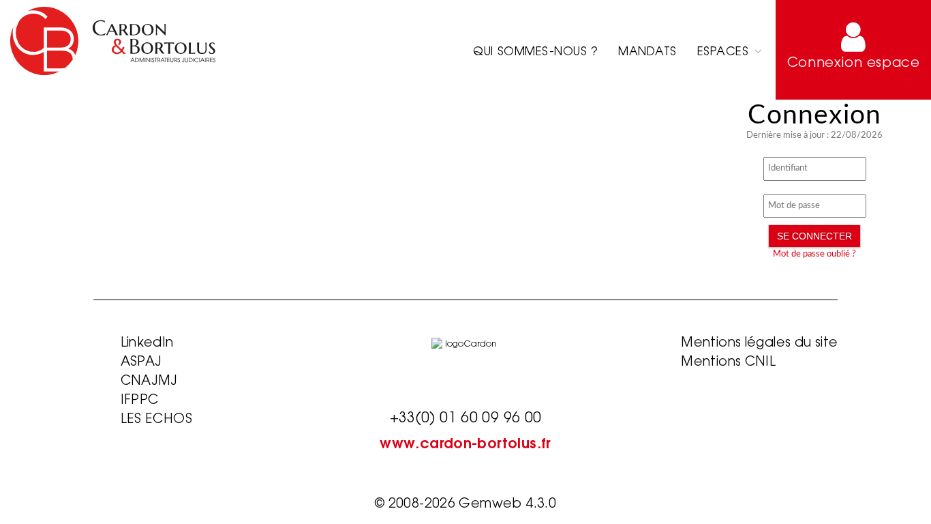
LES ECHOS (156, 419)
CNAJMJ (149, 381)
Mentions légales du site (759, 343)
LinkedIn (147, 343)
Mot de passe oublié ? (814, 254)
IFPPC (140, 400)
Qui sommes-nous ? (535, 52)
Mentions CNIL (728, 362)
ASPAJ (141, 362)
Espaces (724, 52)
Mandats (647, 52)
